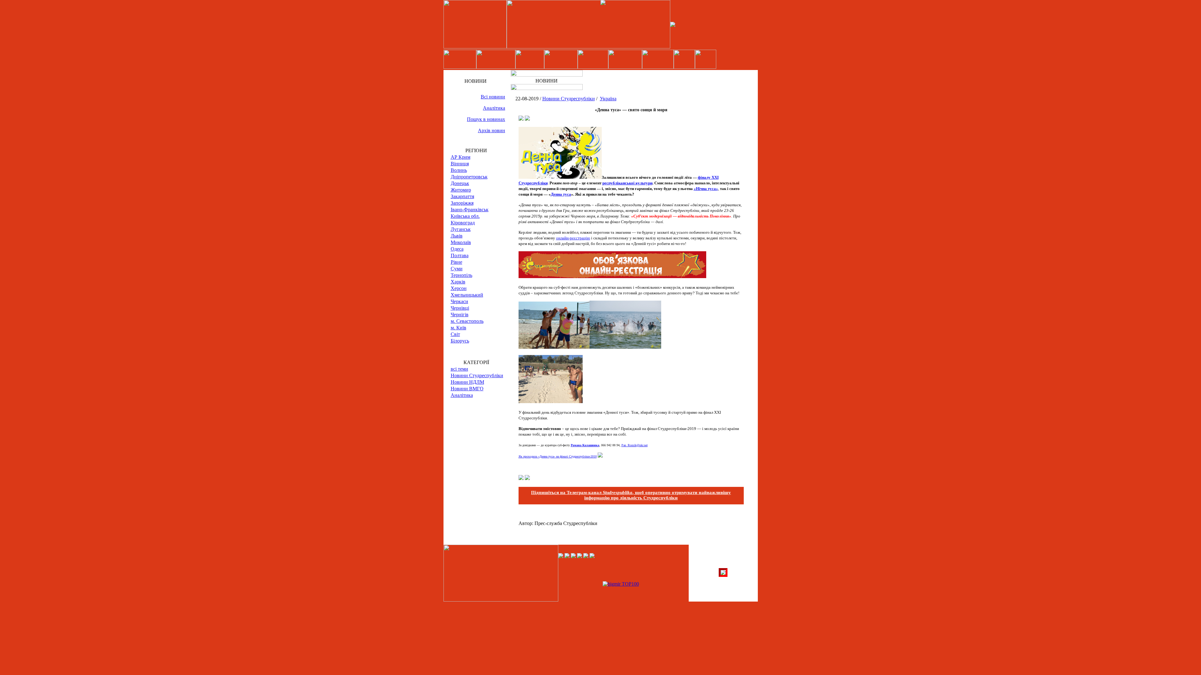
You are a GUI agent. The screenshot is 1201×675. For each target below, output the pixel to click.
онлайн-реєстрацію (573, 238)
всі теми (459, 369)
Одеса (457, 249)
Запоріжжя (462, 203)
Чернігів (460, 314)
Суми (457, 268)
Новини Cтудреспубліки (477, 375)
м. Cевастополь (467, 321)
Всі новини (493, 96)
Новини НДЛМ (467, 382)
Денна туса (561, 194)
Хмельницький (467, 295)
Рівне (456, 262)
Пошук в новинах (486, 119)
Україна (608, 98)
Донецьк (460, 183)
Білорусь (460, 340)
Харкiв (458, 281)
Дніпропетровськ (469, 176)
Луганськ (461, 229)
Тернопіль (461, 275)
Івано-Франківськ (470, 209)
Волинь (459, 170)
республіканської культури (627, 183)
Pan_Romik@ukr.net (634, 445)
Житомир (461, 189)
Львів (457, 235)
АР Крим (460, 157)
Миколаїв (461, 242)
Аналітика (494, 108)
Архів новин (491, 130)
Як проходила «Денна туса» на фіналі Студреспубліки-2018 (558, 456)
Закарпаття (462, 196)
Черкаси (459, 301)
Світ (455, 334)
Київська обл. (465, 216)
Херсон (459, 288)
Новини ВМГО (467, 388)
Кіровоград (463, 222)
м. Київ (458, 327)
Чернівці (460, 308)
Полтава (460, 255)
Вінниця (460, 163)
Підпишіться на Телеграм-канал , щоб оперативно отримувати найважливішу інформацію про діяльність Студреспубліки (631, 495)
